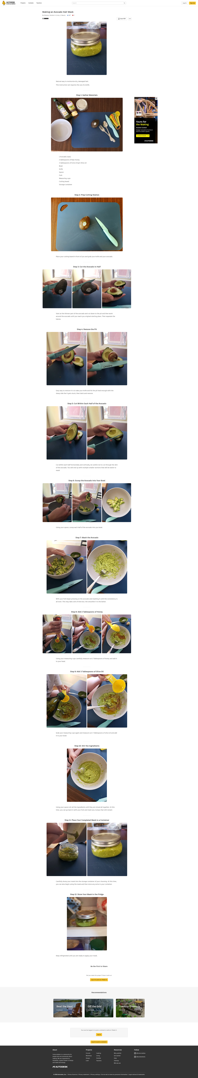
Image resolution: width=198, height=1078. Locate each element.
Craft (87, 1061)
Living (58, 15)
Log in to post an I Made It (99, 980)
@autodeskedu (140, 1057)
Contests (30, 3)
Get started (117, 1056)
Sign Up (192, 3)
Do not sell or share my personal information (114, 1074)
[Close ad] (156, 98)
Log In (185, 3)
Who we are (117, 1063)
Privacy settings (95, 1074)
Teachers (39, 3)
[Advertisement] (146, 120)
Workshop (89, 1056)
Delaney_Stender (49, 15)
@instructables (140, 1053)
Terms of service (72, 1074)
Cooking (98, 1053)
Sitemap (116, 1061)
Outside (98, 1058)
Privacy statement (84, 1074)
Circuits (88, 1053)
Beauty (63, 15)
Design (88, 1058)
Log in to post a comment (99, 1042)
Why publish (117, 1053)
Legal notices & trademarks (137, 1074)
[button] (129, 18)
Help (115, 1058)
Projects (23, 3)
